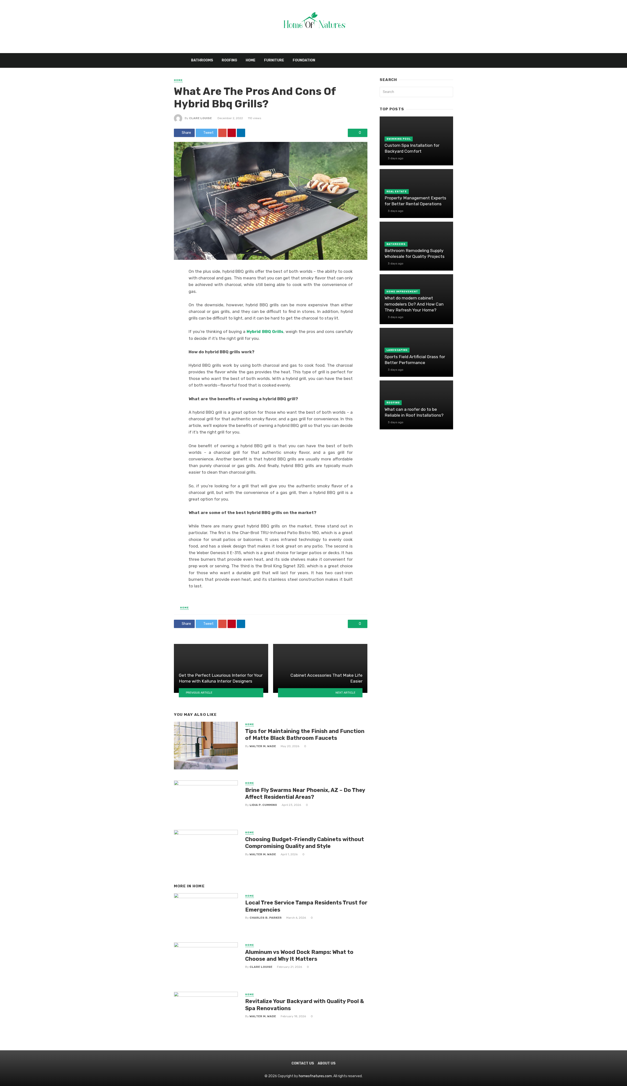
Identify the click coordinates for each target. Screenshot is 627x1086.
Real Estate (396, 191)
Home (250, 60)
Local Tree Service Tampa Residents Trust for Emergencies (306, 906)
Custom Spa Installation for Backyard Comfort (412, 148)
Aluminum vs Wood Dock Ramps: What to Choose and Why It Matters (299, 955)
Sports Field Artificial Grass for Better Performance (415, 359)
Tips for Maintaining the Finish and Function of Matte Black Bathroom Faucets (304, 734)
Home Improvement (402, 291)
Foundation (304, 60)
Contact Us (302, 1063)
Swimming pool (398, 138)
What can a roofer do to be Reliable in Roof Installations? (414, 412)
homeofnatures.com (315, 1076)
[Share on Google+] (222, 133)
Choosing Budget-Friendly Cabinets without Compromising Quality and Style (304, 842)
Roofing (229, 60)
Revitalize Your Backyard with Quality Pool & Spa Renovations (304, 1004)
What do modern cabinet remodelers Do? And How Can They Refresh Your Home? (414, 304)
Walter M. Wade (263, 746)
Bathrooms (202, 60)
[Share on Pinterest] (232, 133)
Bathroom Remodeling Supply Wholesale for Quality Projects (415, 253)
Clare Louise (200, 118)
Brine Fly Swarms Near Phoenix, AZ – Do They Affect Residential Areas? (305, 793)
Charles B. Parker (266, 917)
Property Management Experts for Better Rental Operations (415, 200)
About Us (327, 1063)
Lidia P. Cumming (263, 805)
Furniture (274, 60)
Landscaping (397, 350)
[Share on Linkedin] (241, 133)
